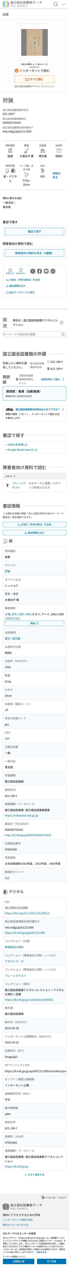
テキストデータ (14, 961)
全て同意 (51, 1261)
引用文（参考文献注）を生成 (24, 279)
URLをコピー (21, 273)
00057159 (12, 618)
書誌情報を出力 (17, 285)
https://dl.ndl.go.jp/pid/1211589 (25, 933)
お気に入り (10, 273)
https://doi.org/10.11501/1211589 (26, 913)
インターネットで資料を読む (18, 1219)
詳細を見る (57, 175)
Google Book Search (21, 449)
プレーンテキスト (19, 485)
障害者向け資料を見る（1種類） (34, 253)
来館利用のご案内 (50, 379)
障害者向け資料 (14, 947)
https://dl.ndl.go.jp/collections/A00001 (29, 999)
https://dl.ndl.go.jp (16, 1166)
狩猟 (7, 571)
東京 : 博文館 (12, 638)
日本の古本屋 (16, 444)
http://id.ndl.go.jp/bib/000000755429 (28, 835)
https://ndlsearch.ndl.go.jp (21, 815)
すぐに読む (36, 79)
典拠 (32, 623)
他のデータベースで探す (22, 292)
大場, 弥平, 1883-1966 (18, 614)
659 (7, 738)
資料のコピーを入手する (15, 1224)
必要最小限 (18, 1261)
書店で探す (34, 231)
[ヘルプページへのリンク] (38, 66)
